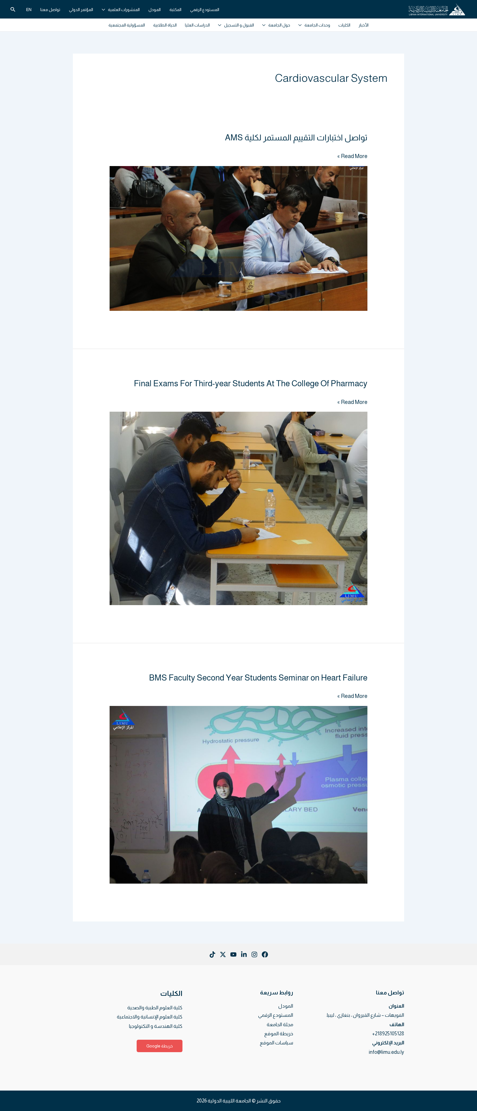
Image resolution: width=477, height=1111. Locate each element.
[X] (223, 954)
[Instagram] (254, 954)
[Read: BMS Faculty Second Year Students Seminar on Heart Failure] (238, 794)
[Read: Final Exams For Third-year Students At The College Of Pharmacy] (238, 508)
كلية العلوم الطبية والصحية (154, 1007)
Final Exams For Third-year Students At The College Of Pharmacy (250, 383)
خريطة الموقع (278, 1033)
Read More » (352, 156)
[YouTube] (233, 954)
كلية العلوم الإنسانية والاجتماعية (149, 1017)
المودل (285, 1006)
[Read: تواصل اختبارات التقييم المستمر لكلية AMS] (238, 238)
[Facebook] (265, 954)
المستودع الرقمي (275, 1015)
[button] (105, 9)
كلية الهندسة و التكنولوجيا (155, 1026)
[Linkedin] (244, 954)
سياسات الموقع (276, 1043)
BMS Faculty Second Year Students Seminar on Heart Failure (258, 677)
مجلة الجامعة (280, 1024)
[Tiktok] (212, 954)
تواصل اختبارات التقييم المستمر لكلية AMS (296, 137)
